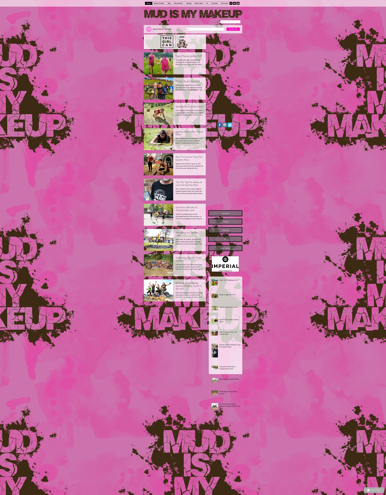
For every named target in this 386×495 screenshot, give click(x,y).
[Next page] (187, 305)
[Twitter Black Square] (234, 3)
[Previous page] (162, 305)
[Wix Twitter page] (230, 125)
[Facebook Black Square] (231, 3)
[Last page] (192, 305)
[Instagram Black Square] (238, 3)
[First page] (158, 305)
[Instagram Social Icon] (224, 125)
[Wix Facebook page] (219, 125)
